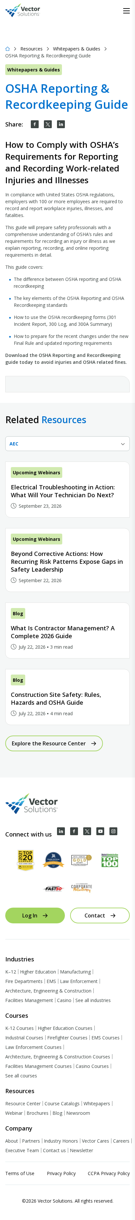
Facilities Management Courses (38, 1066)
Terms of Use (19, 1173)
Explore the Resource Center (49, 743)
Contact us (54, 1150)
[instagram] (113, 831)
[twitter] (48, 124)
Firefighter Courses (67, 1037)
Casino (64, 1000)
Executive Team (22, 1150)
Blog (57, 1113)
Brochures (37, 1113)
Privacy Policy (61, 1173)
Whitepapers (97, 1103)
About (11, 1141)
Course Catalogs (62, 1103)
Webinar (14, 1113)
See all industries (93, 1000)
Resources (31, 49)
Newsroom (78, 1113)
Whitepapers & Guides (76, 49)
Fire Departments (24, 981)
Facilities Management (29, 1000)
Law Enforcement (79, 981)
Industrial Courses (24, 1037)
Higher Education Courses (65, 1028)
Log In (29, 915)
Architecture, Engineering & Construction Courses (57, 1056)
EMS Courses (105, 1037)
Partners (31, 1141)
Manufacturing (75, 972)
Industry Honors (61, 1141)
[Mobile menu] (126, 10)
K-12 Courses (19, 1028)
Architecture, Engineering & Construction (48, 991)
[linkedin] (61, 124)
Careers (121, 1141)
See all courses (21, 1075)
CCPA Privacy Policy (109, 1173)
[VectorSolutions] (29, 11)
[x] (87, 831)
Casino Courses (92, 1066)
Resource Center (23, 1103)
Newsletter (81, 1150)
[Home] (7, 48)
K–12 (10, 972)
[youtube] (100, 831)
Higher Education (38, 972)
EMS (51, 981)
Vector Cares (95, 1141)
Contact (95, 915)
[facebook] (35, 124)
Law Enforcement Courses (33, 1047)
